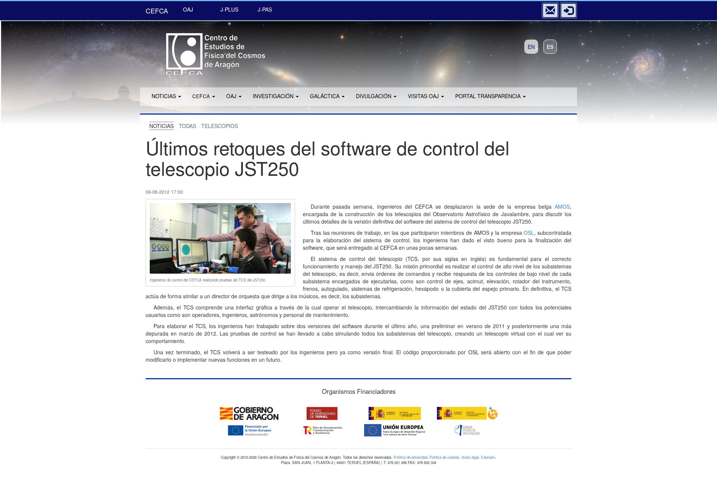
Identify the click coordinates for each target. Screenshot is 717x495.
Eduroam (488, 457)
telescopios (219, 126)
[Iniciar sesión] (568, 10)
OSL (529, 232)
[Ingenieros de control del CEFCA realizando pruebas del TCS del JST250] (220, 237)
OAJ (188, 9)
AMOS (562, 206)
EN (531, 46)
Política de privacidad (410, 457)
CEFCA (157, 10)
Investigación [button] (274, 96)
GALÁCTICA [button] (325, 96)
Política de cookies (444, 457)
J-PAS (265, 9)
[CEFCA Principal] (206, 51)
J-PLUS (229, 9)
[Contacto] (550, 10)
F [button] (201, 96)
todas (187, 126)
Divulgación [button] (374, 96)
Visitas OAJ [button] (424, 96)
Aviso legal (470, 457)
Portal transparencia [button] (488, 96)
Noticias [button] (164, 96)
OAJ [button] (232, 96)
